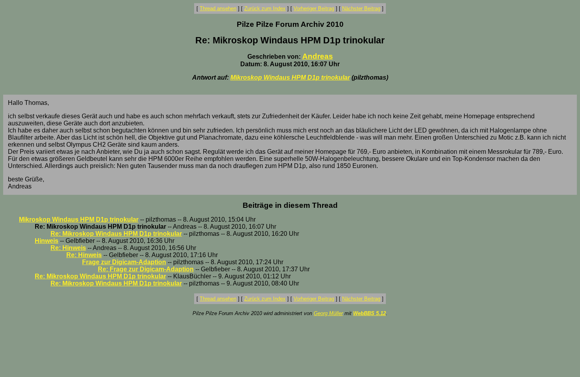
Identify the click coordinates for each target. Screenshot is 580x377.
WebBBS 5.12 (369, 313)
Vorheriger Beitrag (314, 8)
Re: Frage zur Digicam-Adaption (146, 269)
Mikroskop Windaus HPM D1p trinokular (290, 77)
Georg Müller (328, 313)
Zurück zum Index (265, 8)
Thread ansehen (218, 8)
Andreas (317, 56)
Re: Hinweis (68, 247)
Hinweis (46, 240)
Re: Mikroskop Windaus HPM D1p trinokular (116, 233)
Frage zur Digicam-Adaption (124, 262)
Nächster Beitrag (361, 8)
